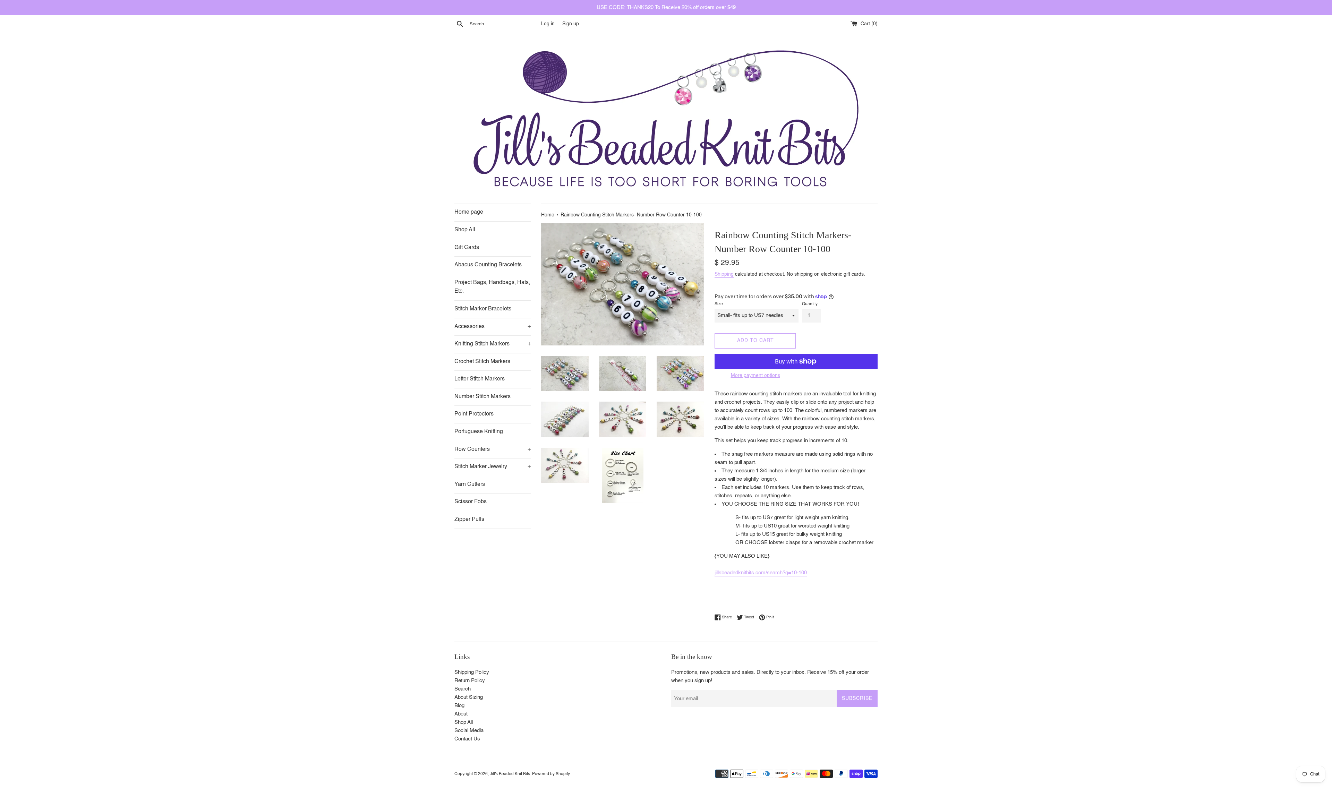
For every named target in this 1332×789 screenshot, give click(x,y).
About (461, 714)
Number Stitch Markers (482, 397)
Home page (468, 212)
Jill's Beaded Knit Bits (510, 774)
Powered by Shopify (551, 774)
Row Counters (492, 449)
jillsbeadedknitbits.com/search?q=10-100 (761, 572)
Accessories (492, 326)
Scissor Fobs (470, 502)
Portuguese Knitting (478, 432)
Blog (459, 705)
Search (462, 689)
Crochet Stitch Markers (482, 362)
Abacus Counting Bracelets (488, 265)
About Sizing (468, 697)
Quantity (810, 304)
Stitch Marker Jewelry (492, 467)
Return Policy (469, 680)
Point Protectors (474, 414)
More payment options (755, 375)
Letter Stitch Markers (479, 379)
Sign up (570, 24)
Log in (548, 24)
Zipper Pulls (469, 519)
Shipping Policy (471, 672)
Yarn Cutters (469, 484)
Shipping (724, 274)
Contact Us (467, 738)
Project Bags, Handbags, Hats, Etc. (492, 287)
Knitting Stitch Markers (492, 344)
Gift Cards (466, 247)
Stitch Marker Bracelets (482, 309)
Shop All (464, 230)
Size (719, 304)
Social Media (469, 730)
